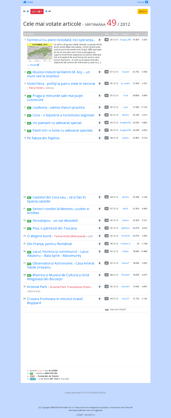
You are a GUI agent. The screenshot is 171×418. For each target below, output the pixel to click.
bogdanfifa (125, 122)
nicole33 (125, 235)
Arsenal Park (37, 286)
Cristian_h (125, 243)
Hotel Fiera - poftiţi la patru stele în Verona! (61, 83)
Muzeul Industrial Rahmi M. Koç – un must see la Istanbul (58, 74)
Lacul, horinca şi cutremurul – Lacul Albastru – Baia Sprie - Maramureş (57, 253)
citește (33, 64)
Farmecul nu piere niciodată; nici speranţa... (61, 40)
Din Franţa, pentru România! (49, 244)
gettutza (125, 227)
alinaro (125, 114)
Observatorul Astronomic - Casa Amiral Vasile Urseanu (60, 265)
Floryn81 (125, 274)
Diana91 (126, 286)
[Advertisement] (85, 168)
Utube (125, 251)
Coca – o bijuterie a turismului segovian (64, 115)
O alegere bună (39, 236)
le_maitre (125, 83)
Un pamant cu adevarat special (57, 123)
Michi (125, 208)
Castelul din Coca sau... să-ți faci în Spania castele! (56, 199)
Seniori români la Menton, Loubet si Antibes (58, 210)
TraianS (125, 71)
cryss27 (125, 298)
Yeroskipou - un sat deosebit (55, 220)
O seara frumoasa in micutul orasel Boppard (55, 300)
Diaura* (125, 262)
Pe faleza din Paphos (43, 138)
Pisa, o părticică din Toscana (55, 228)
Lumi (125, 107)
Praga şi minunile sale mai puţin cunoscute (55, 97)
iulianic (125, 137)
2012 (141, 11)
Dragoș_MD (125, 39)
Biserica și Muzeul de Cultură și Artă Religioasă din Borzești (58, 277)
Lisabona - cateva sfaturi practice (59, 107)
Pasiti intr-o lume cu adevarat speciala (62, 130)
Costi (125, 95)
